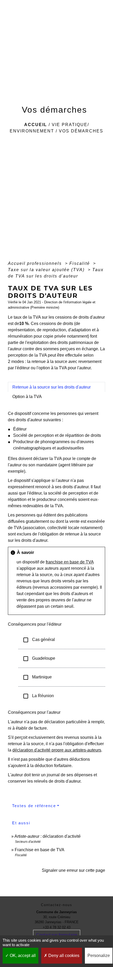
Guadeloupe (39, 658)
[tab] (56, 387)
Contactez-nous (56, 905)
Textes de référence (34, 805)
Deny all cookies (63, 955)
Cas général (39, 640)
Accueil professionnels (35, 263)
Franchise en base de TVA (39, 850)
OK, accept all (22, 955)
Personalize (99, 955)
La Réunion (38, 696)
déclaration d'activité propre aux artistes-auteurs (56, 750)
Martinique (37, 677)
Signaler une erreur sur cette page (73, 870)
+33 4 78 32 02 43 (56, 927)
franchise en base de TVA (70, 562)
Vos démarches (81, 131)
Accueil (35, 124)
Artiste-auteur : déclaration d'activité (47, 836)
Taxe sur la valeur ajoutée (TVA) (47, 269)
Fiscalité (80, 263)
